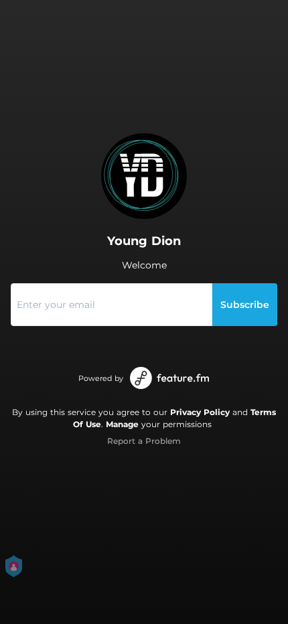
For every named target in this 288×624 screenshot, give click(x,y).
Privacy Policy (200, 412)
